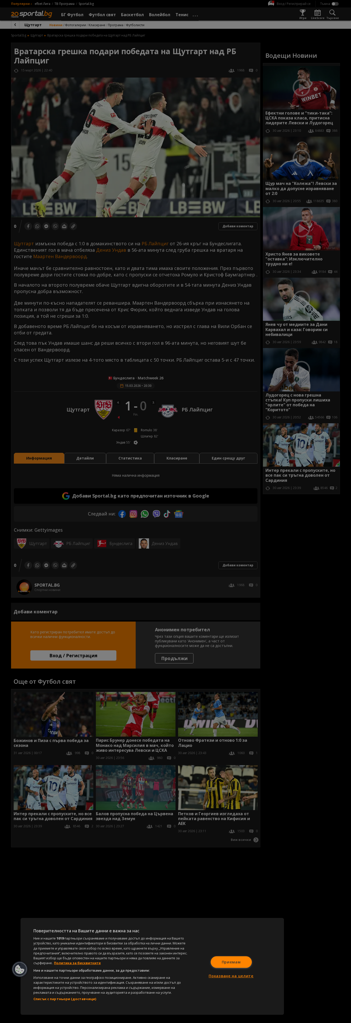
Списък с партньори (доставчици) (64, 999)
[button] (20, 969)
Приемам (231, 962)
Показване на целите (231, 975)
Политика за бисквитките (77, 963)
